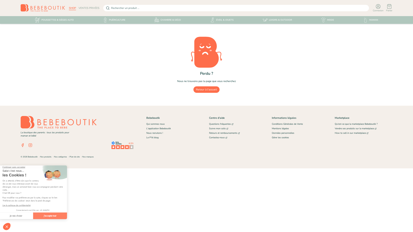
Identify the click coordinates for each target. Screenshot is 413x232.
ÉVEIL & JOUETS (225, 19)
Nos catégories (60, 156)
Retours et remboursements (223, 133)
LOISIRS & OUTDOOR (280, 19)
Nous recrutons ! (154, 133)
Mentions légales (280, 128)
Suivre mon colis (217, 128)
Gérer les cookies (280, 137)
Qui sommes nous (155, 124)
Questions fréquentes (220, 124)
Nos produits (45, 156)
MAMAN (373, 19)
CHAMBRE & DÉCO (171, 19)
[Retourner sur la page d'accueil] (43, 8)
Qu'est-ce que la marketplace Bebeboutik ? (356, 124)
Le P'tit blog (152, 137)
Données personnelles (283, 133)
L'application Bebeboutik (158, 128)
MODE (330, 19)
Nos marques (88, 156)
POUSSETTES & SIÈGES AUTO (57, 19)
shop (72, 8)
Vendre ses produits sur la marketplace (354, 128)
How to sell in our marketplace (350, 133)
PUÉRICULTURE (117, 19)
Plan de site (75, 156)
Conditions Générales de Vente (287, 124)
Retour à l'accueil (206, 89)
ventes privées (89, 8)
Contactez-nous (217, 137)
